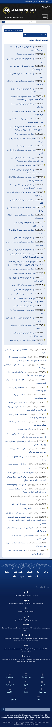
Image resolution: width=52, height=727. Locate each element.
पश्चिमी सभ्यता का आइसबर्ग (26, 612)
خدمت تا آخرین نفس (18, 504)
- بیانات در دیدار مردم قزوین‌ (24, 273)
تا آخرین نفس (27, 508)
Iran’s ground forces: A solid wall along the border (26, 603)
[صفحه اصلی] (19, 10)
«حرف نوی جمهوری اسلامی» (16, 464)
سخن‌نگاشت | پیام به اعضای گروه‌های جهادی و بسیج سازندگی (26, 435)
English (26, 600)
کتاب (37, 576)
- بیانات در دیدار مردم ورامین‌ (24, 289)
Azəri (26, 646)
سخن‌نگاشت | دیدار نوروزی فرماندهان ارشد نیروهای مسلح (26, 479)
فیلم (14, 576)
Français (26, 656)
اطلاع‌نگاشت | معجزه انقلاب (16, 484)
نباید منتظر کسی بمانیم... (17, 402)
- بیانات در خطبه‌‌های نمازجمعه (24, 305)
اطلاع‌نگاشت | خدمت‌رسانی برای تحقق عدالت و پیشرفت (26, 374)
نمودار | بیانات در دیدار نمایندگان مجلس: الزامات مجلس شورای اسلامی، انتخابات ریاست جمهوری (26, 520)
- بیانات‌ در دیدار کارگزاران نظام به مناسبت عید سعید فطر (26, 171)
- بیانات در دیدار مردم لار (26, 146)
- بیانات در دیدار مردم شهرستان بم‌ (22, 269)
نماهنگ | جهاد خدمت (26, 429)
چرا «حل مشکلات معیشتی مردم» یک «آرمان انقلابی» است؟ (27, 490)
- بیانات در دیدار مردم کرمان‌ (24, 237)
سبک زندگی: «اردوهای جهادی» (16, 512)
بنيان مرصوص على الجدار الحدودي (26, 620)
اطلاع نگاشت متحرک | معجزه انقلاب (20, 472)
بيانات (46, 572)
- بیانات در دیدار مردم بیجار (25, 134)
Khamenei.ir (17, 722)
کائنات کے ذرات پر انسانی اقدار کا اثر (26, 595)
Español (26, 625)
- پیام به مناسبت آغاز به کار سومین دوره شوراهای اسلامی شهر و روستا (26, 159)
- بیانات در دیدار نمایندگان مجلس (23, 294)
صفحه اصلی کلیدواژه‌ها (13, 30)
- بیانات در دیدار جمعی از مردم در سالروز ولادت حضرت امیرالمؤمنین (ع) (26, 128)
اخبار (38, 572)
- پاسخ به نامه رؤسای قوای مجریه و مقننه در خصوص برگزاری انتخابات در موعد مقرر (25, 263)
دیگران (6, 572)
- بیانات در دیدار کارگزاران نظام (23, 285)
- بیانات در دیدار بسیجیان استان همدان (21, 249)
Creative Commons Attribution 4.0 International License (31, 723)
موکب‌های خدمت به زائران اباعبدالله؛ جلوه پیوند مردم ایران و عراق (26, 359)
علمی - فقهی (18, 572)
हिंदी (26, 608)
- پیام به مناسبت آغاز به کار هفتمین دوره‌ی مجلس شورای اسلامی (26, 255)
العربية (26, 617)
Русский (26, 635)
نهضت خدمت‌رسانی (38, 40)
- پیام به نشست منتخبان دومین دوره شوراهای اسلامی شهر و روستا (25, 300)
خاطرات (29, 572)
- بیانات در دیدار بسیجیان (25, 54)
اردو (26, 592)
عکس (29, 576)
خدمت (29, 468)
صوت (22, 576)
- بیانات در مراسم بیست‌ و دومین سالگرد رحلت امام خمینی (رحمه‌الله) (27, 98)
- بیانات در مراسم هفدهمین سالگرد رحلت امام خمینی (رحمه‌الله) (26, 186)
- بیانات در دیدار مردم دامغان (24, 165)
